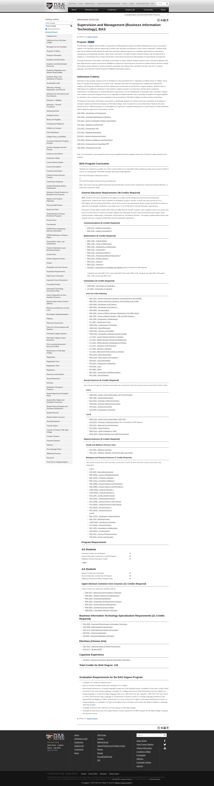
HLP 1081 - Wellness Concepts (100, 450)
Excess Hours (51, 220)
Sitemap (83, 773)
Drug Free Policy (53, 209)
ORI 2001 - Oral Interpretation (100, 360)
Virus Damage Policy (54, 449)
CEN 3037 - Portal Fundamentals (94, 633)
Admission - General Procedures (54, 106)
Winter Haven (51, 745)
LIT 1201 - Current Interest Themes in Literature (106, 337)
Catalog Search (92, 37)
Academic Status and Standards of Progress (55, 78)
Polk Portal (72, 3)
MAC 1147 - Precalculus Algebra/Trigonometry (103, 256)
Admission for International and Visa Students (58, 95)
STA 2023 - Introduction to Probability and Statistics (105, 267)
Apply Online (142, 741)
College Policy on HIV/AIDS (56, 137)
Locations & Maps (144, 752)
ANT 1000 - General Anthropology (101, 398)
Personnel (50, 458)
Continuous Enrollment (55, 154)
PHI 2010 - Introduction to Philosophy (102, 363)
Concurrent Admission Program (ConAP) (58, 142)
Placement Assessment (55, 323)
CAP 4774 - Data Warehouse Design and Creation (100, 630)
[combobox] (146, 14)
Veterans (50, 445)
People (132, 3)
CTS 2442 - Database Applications (89, 132)
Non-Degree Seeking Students (57, 314)
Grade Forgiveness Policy (56, 259)
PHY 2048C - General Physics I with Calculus (105, 501)
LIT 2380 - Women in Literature (100, 349)
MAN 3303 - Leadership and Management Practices (103, 601)
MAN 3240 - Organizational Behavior (98, 598)
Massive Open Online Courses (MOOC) (57, 302)
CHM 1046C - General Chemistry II (101, 492)
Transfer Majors (52, 426)
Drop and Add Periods (54, 205)
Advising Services (53, 111)
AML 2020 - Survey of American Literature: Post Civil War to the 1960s (114, 301)
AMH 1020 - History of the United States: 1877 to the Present (110, 395)
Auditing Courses (53, 115)
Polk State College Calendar (57, 334)
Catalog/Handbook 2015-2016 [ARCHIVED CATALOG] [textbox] (142, 15)
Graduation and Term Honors (57, 267)
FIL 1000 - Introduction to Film (100, 322)
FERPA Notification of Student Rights (57, 236)
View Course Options (145, 744)
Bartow (49, 748)
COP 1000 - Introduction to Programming (91, 113)
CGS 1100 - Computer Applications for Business (94, 117)
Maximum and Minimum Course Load (58, 309)
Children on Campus (54, 128)
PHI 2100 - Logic (95, 366)
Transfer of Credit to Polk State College (57, 431)
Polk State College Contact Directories (56, 339)
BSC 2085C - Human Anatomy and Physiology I (106, 484)
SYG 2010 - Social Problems (99, 428)
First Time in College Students (57, 462)
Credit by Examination (54, 171)
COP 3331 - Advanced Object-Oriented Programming (101, 646)
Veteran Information (144, 748)
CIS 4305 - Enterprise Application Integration (98, 636)
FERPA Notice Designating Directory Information (56, 230)
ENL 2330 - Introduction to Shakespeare (103, 319)
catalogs (86, 783)
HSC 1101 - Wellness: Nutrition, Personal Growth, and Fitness (111, 453)
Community (148, 10)
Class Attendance (53, 132)
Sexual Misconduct (53, 378)
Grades (49, 263)
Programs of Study (53, 51)
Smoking (50, 383)
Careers (140, 766)
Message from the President (57, 47)
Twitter (165, 744)
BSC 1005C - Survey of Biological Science (104, 475)
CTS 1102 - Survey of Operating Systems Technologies (96, 121)
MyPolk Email (90, 3)
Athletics (140, 759)
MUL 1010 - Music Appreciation (100, 355)
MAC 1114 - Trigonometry (96, 250)
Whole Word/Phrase (54, 29)
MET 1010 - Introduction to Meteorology (103, 528)
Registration (51, 357)
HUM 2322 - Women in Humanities (101, 331)
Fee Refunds (51, 224)
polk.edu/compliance (154, 779)
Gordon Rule (51, 254)
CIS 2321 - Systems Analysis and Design (91, 136)
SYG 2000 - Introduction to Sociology (102, 410)
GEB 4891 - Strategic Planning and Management (102, 596)
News (163, 10)
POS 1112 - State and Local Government (103, 425)
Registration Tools (53, 366)
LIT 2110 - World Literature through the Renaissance (108, 340)
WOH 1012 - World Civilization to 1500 (102, 431)
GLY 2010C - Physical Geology (100, 525)
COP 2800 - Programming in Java (89, 148)
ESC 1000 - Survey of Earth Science (102, 496)
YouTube (165, 748)
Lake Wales (57, 748)
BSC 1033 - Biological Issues (99, 519)
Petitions (50, 319)
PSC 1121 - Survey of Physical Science (103, 534)
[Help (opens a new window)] (167, 20)
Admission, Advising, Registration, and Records (56, 88)
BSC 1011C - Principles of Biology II (101, 481)
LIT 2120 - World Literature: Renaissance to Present (107, 343)
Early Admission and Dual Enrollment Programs (56, 215)
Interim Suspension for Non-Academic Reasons (57, 296)
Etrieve (125, 3)
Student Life (130, 10)
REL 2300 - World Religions (99, 375)
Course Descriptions (54, 167)
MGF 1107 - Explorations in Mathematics (101, 247)
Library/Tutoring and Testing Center (108, 3)
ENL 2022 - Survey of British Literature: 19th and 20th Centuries (111, 316)
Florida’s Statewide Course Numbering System (56, 249)
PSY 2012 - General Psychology (100, 407)
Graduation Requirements (56, 271)
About (74, 10)
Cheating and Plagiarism (55, 124)
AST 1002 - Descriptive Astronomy (101, 472)
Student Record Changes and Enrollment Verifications (57, 407)
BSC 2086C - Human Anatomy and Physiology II (106, 487)
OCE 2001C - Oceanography (99, 531)
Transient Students (53, 441)
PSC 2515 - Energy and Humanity (101, 537)
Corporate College (53, 158)
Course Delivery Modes (55, 162)
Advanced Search (51, 32)
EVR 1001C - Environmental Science (102, 498)
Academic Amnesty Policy (56, 60)
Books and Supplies (54, 119)
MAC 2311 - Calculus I (95, 261)
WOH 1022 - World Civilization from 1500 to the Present (109, 434)
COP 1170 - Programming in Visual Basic (91, 144)
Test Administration (53, 421)
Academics (112, 10)
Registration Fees (53, 361)
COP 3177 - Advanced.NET (92, 649)
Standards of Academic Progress (55, 388)
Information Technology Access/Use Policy (55, 290)
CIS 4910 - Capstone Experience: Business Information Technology (106, 660)
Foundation (141, 755)
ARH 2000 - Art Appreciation (99, 310)
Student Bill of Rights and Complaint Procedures (55, 401)
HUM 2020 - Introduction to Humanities (101, 286)
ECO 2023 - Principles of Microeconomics (104, 422)
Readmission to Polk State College (56, 352)
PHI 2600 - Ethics (95, 369)
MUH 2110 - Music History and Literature (103, 357)
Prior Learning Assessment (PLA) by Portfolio (56, 345)
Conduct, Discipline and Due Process (57, 148)
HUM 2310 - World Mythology (99, 328)
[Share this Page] (161, 20)
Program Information (54, 55)
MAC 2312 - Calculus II (95, 264)
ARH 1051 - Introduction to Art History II (103, 307)
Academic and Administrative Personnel (57, 65)
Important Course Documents (57, 280)
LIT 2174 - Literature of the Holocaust (102, 346)
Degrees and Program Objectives (54, 200)
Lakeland (60, 745)
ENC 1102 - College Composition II (99, 231)
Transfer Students (53, 436)
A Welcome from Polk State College (56, 41)
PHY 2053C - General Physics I (100, 507)
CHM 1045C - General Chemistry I (101, 490)
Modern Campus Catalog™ (123, 783)
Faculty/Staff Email (142, 3)
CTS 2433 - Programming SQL (88, 128)
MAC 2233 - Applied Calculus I (98, 258)
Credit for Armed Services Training (56, 176)
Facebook (165, 741)
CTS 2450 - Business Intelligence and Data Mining (95, 140)
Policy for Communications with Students (58, 328)
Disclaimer (103, 773)
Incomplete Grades (53, 284)
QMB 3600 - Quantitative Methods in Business (101, 610)
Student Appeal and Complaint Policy (57, 395)
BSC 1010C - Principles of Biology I (101, 478)
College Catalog (114, 773)
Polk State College (55, 6)
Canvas (80, 3)
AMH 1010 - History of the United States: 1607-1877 (107, 419)
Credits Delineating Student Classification (56, 187)
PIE (152, 3)
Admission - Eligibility (54, 100)
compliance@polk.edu (126, 779)
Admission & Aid (91, 10)
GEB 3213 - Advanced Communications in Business (103, 592)
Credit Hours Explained (55, 182)
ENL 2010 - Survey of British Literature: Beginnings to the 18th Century (114, 313)
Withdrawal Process (54, 453)
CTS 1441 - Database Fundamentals (90, 125)
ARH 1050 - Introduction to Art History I (103, 304)
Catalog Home (52, 36)
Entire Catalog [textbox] (50, 23)
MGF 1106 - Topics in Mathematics (99, 244)
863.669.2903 (116, 779)
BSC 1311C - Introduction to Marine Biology (104, 516)
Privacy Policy (93, 773)
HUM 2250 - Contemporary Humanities (103, 325)
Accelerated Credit (53, 83)
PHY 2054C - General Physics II (100, 510)
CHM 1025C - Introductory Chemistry (102, 522)
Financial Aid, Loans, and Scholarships (55, 243)
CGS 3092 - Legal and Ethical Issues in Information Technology (105, 624)
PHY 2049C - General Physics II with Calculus (105, 504)
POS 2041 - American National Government (104, 404)
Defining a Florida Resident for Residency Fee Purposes (57, 193)
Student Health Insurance (56, 417)
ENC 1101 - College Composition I (99, 228)
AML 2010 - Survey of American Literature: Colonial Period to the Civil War (115, 298)
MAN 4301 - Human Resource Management (100, 604)
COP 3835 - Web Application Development (98, 627)
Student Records (53, 413)
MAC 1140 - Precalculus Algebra (98, 253)
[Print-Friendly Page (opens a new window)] (164, 20)
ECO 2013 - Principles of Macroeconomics (104, 401)
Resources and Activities (55, 374)
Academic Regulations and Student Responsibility (56, 71)
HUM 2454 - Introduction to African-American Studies (108, 334)
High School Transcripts (55, 276)
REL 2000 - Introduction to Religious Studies (104, 372)
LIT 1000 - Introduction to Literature (99, 289)
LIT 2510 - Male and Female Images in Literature (106, 351)
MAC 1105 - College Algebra (97, 241)
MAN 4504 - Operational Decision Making (99, 607)
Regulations (51, 370)
